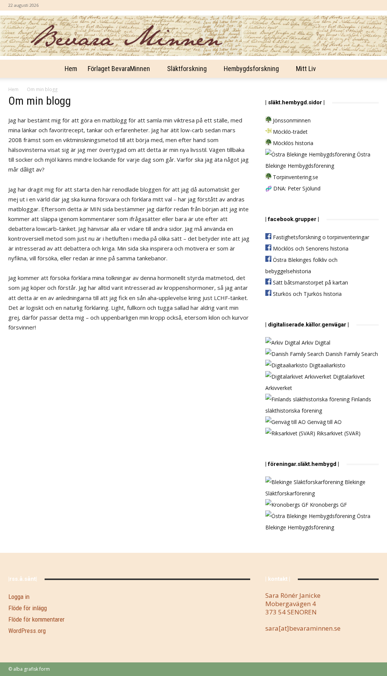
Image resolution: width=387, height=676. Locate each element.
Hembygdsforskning (251, 69)
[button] (370, 69)
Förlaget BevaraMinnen (119, 69)
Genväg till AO (324, 421)
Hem (71, 69)
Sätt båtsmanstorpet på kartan (309, 282)
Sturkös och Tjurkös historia (306, 293)
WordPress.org (27, 630)
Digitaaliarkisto (326, 365)
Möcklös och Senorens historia (309, 248)
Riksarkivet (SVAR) (338, 433)
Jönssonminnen (291, 120)
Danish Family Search (351, 353)
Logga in (18, 596)
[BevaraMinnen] (193, 35)
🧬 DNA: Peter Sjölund (292, 188)
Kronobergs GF (327, 504)
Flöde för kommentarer (36, 619)
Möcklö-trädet (289, 131)
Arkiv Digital (315, 342)
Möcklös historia (292, 143)
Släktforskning (187, 69)
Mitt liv (306, 69)
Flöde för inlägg (27, 608)
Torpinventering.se (294, 177)
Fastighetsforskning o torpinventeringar (320, 237)
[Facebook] (373, 5)
